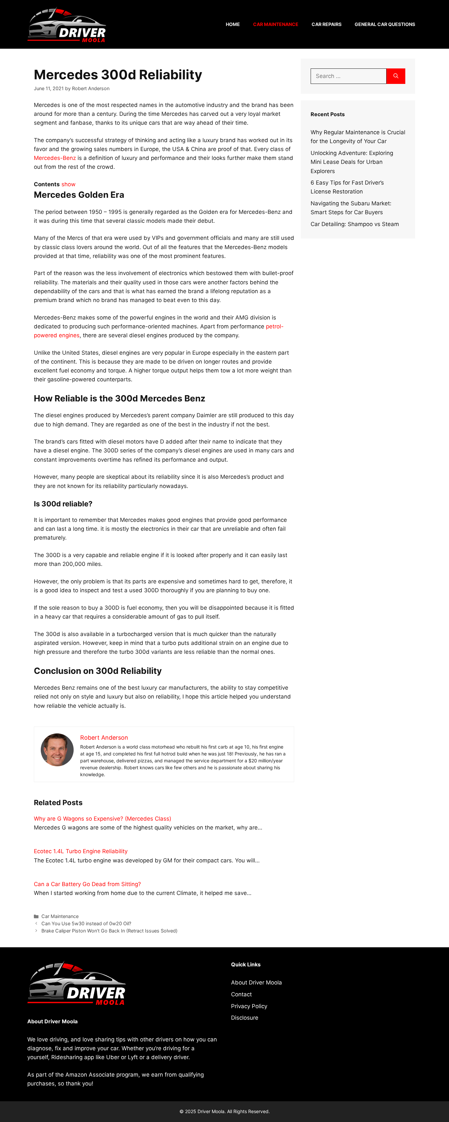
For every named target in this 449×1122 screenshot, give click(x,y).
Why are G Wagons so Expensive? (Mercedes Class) (102, 818)
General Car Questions (385, 24)
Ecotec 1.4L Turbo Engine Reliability (81, 851)
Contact (241, 994)
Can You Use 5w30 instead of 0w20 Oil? (86, 923)
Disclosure (244, 1017)
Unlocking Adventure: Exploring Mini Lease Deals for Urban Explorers (352, 162)
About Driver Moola (256, 982)
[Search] (396, 76)
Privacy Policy (249, 1006)
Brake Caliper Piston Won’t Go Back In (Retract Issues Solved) (109, 930)
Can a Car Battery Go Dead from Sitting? (87, 884)
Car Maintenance (275, 24)
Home (233, 24)
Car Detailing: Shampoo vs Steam (355, 224)
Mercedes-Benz (55, 158)
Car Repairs (327, 24)
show (68, 184)
